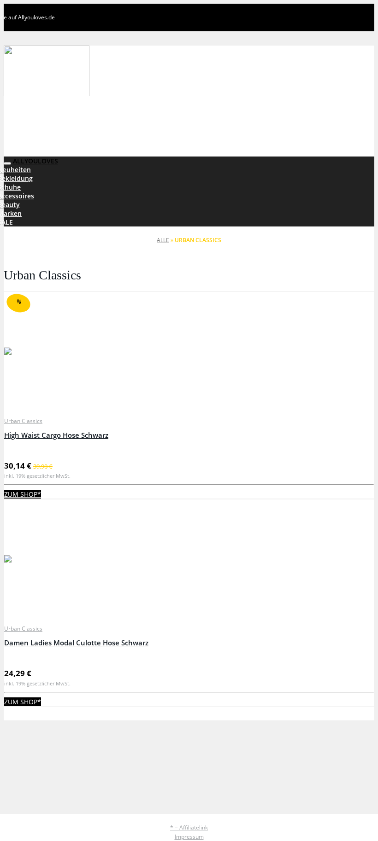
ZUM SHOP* (22, 494)
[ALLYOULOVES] (87, 72)
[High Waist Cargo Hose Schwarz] (189, 352)
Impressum (189, 836)
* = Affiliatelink (189, 827)
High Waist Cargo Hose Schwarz (56, 435)
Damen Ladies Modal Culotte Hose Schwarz (76, 643)
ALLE (163, 240)
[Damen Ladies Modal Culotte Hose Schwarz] (189, 559)
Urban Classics (23, 421)
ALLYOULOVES (35, 161)
